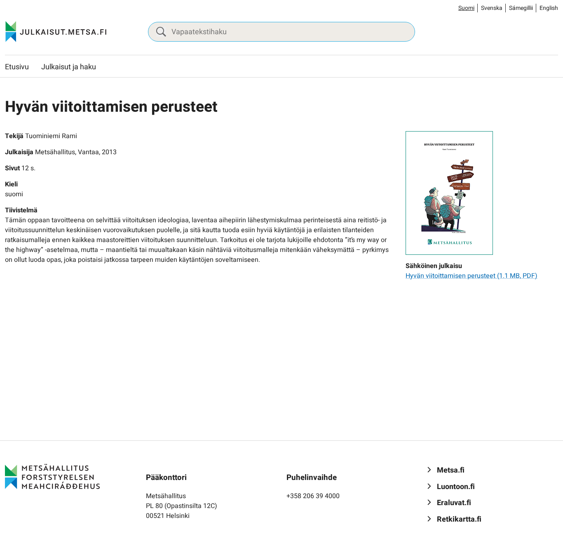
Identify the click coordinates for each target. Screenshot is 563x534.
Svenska (491, 8)
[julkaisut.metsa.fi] (52, 476)
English (549, 8)
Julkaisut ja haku (68, 67)
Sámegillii (521, 8)
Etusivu (17, 67)
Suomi (466, 8)
